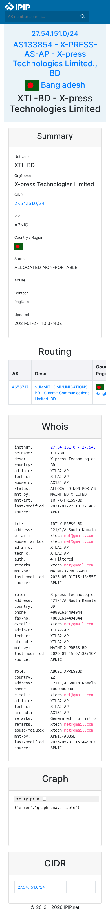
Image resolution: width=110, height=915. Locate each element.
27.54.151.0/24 (55, 33)
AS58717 (20, 386)
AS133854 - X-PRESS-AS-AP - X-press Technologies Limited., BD (55, 59)
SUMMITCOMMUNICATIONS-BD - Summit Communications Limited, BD (62, 392)
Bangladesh (62, 85)
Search (83, 16)
